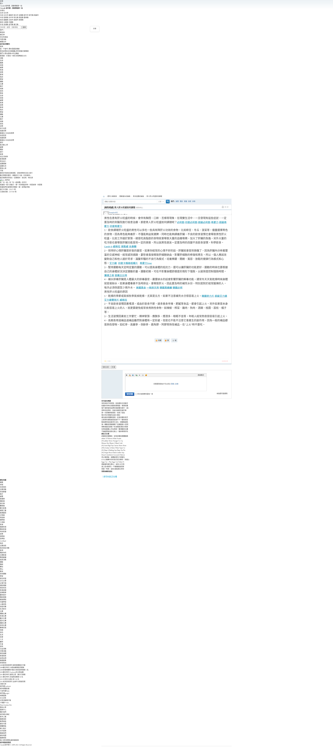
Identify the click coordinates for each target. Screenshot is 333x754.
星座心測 (3, 168)
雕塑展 (2, 506)
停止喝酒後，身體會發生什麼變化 (113, 457)
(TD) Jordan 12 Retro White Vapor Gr (113, 448)
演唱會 (2, 536)
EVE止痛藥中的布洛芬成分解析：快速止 (115, 460)
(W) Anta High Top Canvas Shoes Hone (113, 445)
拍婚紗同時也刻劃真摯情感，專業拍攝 (114, 406)
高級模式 (201, 375)
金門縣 (11, 25)
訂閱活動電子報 (5, 700)
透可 (1, 142)
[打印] (223, 207)
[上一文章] (225, 207)
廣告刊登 (3, 724)
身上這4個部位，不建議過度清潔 (112, 467)
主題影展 (3, 555)
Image (133, 375)
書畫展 (2, 499)
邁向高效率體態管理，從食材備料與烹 (114, 417)
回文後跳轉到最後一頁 (145, 394)
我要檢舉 (225, 361)
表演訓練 (3, 590)
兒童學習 (3, 602)
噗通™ (4, 703)
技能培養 (3, 607)
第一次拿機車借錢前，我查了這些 (113, 413)
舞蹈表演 (3, 529)
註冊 (1, 1)
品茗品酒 (3, 658)
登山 (1, 569)
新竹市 (26, 15)
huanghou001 (113, 212)
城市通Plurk (4, 691)
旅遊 (189, 201)
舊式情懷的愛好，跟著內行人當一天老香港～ (15, 175)
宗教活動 (3, 651)
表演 (1, 70)
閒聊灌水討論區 (124, 196)
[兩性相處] (109, 207)
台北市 (6, 15)
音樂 (1, 72)
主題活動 (3, 489)
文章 (159, 202)
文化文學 (3, 581)
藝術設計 (3, 595)
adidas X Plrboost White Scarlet (111, 438)
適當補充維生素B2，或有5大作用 (112, 464)
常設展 (2, 517)
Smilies (146, 375)
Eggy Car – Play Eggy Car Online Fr (112, 462)
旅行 (1, 152)
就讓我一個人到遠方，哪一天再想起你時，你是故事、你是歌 (21, 185)
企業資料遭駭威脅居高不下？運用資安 (114, 420)
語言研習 (3, 578)
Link (136, 375)
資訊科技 (3, 588)
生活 (1, 635)
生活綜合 (3, 609)
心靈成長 (3, 604)
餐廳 (185, 201)
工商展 (2, 522)
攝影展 (2, 501)
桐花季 (2, 35)
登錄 (172, 384)
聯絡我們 (3, 733)
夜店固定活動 (4, 548)
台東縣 (6, 22)
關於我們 (3, 712)
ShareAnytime (6, 705)
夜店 (1, 77)
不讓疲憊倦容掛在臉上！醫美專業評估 (114, 431)
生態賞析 (3, 487)
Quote (139, 375)
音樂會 (2, 539)
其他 (1, 91)
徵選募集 (3, 660)
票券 (1, 93)
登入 (1, 3)
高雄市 (16, 20)
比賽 (1, 84)
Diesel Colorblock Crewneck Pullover (113, 455)
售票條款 (3, 721)
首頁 (1, 46)
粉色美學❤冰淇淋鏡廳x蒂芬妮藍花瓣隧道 (14, 51)
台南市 (11, 20)
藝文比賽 (3, 618)
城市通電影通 (4, 689)
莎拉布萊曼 (4, 37)
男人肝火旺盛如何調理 (154, 196)
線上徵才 (3, 728)
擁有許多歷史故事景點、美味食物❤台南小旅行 (16, 173)
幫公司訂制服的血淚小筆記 (110, 415)
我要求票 (3, 131)
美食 (1, 154)
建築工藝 (3, 510)
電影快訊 (3, 553)
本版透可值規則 (222, 394)
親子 (1, 86)
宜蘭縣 (21, 15)
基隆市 (11, 15)
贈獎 (1, 63)
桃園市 (36, 15)
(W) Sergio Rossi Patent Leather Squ (112, 452)
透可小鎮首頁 (112, 196)
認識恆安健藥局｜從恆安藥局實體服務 (114, 436)
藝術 (1, 642)
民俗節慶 (3, 492)
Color (130, 375)
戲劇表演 (3, 527)
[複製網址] (139, 208)
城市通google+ (5, 693)
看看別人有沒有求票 (7, 140)
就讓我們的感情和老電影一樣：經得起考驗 (15, 187)
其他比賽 (3, 625)
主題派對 (3, 546)
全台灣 (6, 13)
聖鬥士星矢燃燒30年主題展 (9, 53)
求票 (1, 126)
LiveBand (3, 541)
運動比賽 (3, 614)
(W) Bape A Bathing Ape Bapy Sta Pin (113, 450)
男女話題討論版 (138, 196)
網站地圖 (3, 735)
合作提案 (3, 731)
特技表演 (3, 532)
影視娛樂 (3, 159)
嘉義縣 (6, 20)
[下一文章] (228, 207)
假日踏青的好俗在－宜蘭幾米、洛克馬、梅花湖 (16, 178)
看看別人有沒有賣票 (7, 133)
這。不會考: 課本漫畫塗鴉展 (10, 49)
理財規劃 (3, 585)
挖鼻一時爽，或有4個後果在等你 (112, 469)
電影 (1, 150)
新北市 (16, 15)
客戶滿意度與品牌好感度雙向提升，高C (115, 408)
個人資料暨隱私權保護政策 (9, 740)
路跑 (1, 564)
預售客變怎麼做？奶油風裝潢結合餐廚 (114, 427)
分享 (94, 29)
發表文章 (106, 367)
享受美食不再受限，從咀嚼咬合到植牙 (114, 403)
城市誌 (7, 180)
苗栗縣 (6, 17)
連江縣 (16, 25)
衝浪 (1, 571)
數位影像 (3, 508)
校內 (1, 632)
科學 (1, 637)
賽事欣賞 (3, 628)
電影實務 (3, 597)
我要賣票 (3, 138)
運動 (1, 82)
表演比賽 (3, 616)
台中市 (11, 17)
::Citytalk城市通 (104, 196)
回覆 (109, 361)
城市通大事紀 (4, 714)
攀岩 (1, 567)
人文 (1, 639)
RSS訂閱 (3, 698)
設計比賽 (3, 621)
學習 (1, 79)
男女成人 (3, 161)
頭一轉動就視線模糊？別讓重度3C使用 (114, 424)
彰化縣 (16, 17)
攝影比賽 (3, 623)
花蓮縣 (11, 22)
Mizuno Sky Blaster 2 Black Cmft (111, 443)
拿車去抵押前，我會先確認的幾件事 (113, 410)
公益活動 (3, 649)
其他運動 (3, 574)
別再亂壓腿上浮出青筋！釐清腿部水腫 (114, 429)
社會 (1, 644)
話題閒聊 (3, 164)
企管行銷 (3, 583)
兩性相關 (3, 653)
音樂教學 (3, 592)
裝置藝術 (3, 513)
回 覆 (113, 367)
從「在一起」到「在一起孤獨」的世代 (13, 182)
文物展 (2, 515)
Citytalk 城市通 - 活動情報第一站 (11, 6)
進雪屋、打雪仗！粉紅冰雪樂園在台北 (13, 56)
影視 (1, 75)
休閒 (1, 65)
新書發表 (3, 656)
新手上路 (3, 717)
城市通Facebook (5, 686)
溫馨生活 (3, 166)
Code (143, 375)
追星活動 (3, 560)
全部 (1, 60)
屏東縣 (21, 20)
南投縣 (21, 17)
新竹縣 (31, 15)
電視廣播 (3, 557)
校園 (1, 89)
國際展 (2, 520)
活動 (1, 58)
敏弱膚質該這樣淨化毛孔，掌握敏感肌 (114, 422)
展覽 (1, 67)
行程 (1, 171)
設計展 (2, 503)
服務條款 (3, 738)
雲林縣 (26, 17)
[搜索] (167, 201)
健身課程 (3, 599)
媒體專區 (3, 726)
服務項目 (3, 719)
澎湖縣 (6, 25)
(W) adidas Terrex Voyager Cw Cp (112, 441)
